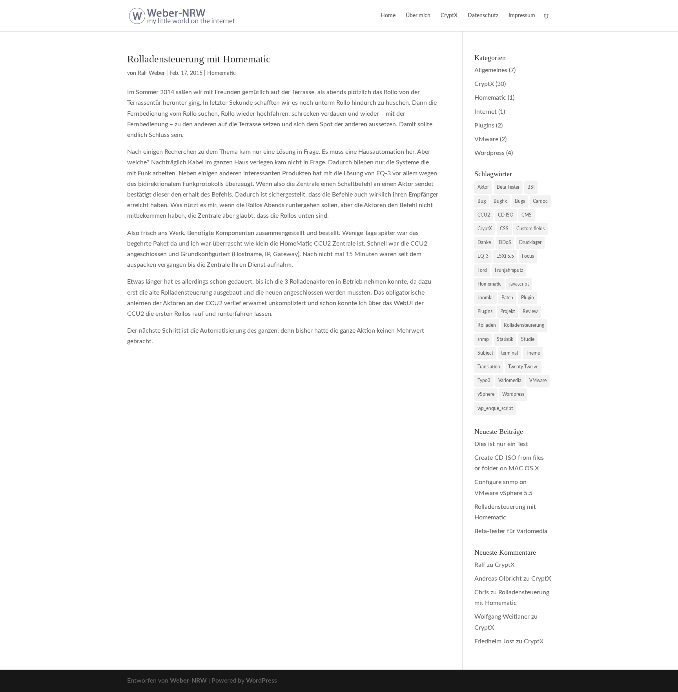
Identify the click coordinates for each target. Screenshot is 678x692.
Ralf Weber (151, 73)
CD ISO (506, 215)
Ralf (479, 565)
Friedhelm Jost (494, 641)
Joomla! (486, 297)
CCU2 (484, 215)
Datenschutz (483, 15)
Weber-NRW (188, 680)
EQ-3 (483, 256)
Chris (481, 592)
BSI (530, 187)
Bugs (520, 201)
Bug (482, 201)
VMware (486, 139)
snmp (483, 339)
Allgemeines (490, 70)
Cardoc (540, 201)
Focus (528, 256)
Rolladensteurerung (524, 325)
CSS (504, 228)
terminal (509, 353)
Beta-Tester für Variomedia (510, 531)
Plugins (484, 125)
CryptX (449, 15)
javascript (519, 284)
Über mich (418, 15)
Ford (482, 270)
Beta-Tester (508, 187)
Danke (484, 242)
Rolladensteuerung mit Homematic (199, 59)
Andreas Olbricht (498, 578)
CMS (526, 215)
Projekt (507, 311)
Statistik (505, 339)
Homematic (221, 73)
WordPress (261, 680)
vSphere (486, 394)
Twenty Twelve (523, 366)
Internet (485, 112)
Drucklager (530, 242)
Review (530, 311)
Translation (489, 366)
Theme (533, 353)
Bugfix (500, 201)
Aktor (483, 187)
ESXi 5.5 (505, 256)
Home (388, 15)
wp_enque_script (495, 408)
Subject (485, 353)
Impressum (521, 15)
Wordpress (489, 153)
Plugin (527, 297)
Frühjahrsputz (509, 270)
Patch (507, 297)
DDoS (505, 242)
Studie (527, 339)
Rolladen (487, 325)
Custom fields (530, 228)
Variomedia (509, 380)
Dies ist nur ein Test (501, 444)
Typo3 (484, 380)
